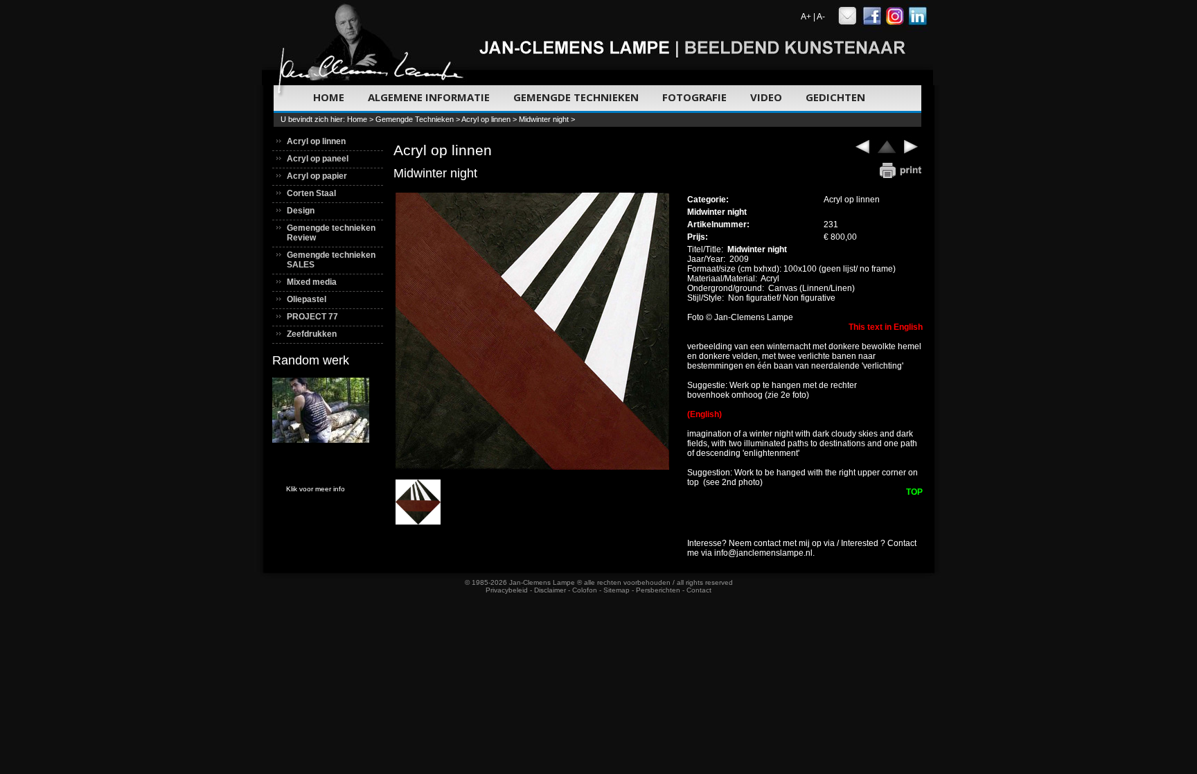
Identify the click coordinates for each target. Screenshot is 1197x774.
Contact (698, 590)
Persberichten (658, 590)
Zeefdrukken (312, 334)
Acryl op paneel (317, 159)
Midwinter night (545, 119)
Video (766, 97)
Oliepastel (306, 299)
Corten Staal (311, 193)
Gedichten (835, 97)
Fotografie (694, 97)
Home (328, 97)
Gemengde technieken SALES (331, 260)
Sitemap (616, 590)
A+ (806, 16)
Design (300, 211)
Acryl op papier (317, 176)
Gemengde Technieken (576, 97)
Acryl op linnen (486, 119)
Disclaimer (550, 590)
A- (821, 16)
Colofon (584, 590)
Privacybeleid (507, 590)
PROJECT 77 (312, 317)
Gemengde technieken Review (331, 233)
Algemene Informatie (429, 97)
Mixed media (312, 282)
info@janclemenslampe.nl (763, 553)
